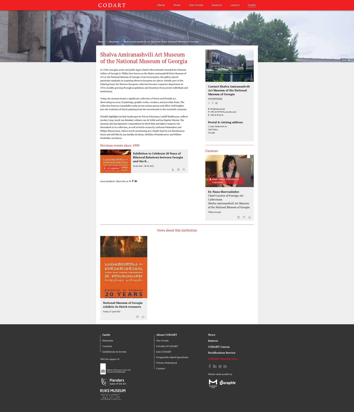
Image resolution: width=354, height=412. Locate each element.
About (161, 5)
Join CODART (163, 351)
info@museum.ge (217, 108)
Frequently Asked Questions (172, 357)
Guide (252, 5)
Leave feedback (107, 181)
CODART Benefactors (222, 359)
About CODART (166, 335)
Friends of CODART (167, 346)
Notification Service (221, 353)
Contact (160, 368)
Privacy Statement (166, 362)
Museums (114, 41)
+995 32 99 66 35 (216, 115)
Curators (107, 346)
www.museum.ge (215, 98)
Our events (196, 5)
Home (101, 41)
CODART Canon (219, 347)
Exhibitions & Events (114, 351)
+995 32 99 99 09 (217, 112)
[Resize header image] (349, 58)
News (177, 5)
